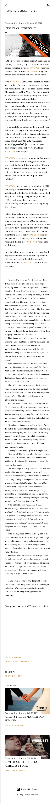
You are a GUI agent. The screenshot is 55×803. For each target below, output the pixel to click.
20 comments (18, 725)
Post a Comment (13, 676)
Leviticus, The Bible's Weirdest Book (21, 763)
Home (8, 11)
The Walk (15, 661)
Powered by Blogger (30, 789)
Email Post (16, 657)
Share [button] (7, 657)
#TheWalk (35, 68)
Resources (20, 11)
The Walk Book (26, 661)
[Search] (48, 4)
